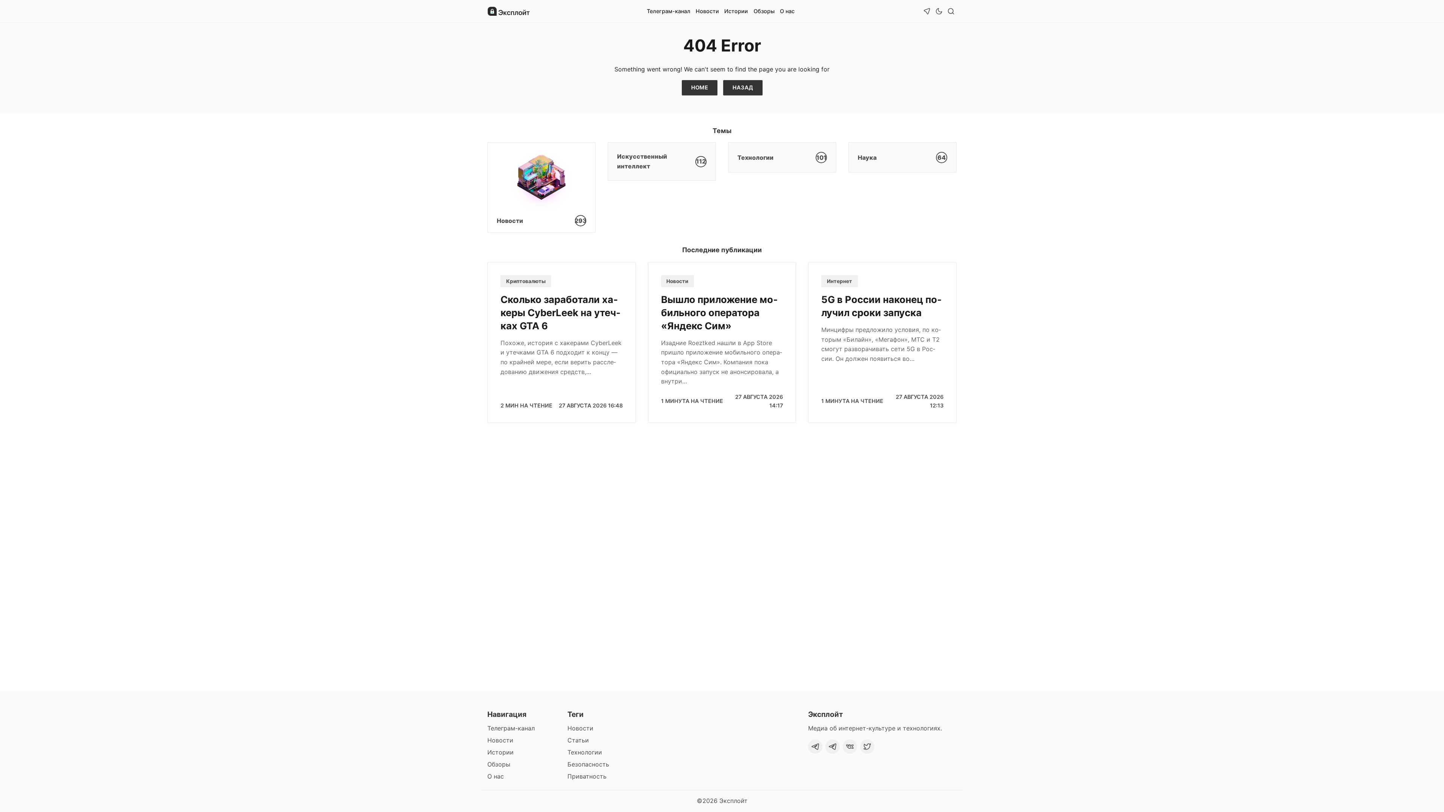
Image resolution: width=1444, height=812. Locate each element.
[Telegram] (815, 746)
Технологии (584, 752)
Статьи (578, 740)
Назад (743, 87)
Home (699, 87)
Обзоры (764, 11)
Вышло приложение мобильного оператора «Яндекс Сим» (719, 313)
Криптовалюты (526, 281)
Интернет (839, 281)
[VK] (850, 746)
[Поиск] (951, 11)
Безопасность (588, 764)
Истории (736, 11)
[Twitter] (867, 746)
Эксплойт (733, 800)
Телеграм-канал (668, 11)
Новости (707, 11)
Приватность (587, 776)
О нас (787, 11)
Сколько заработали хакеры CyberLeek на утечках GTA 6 (560, 313)
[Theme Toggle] (939, 11)
